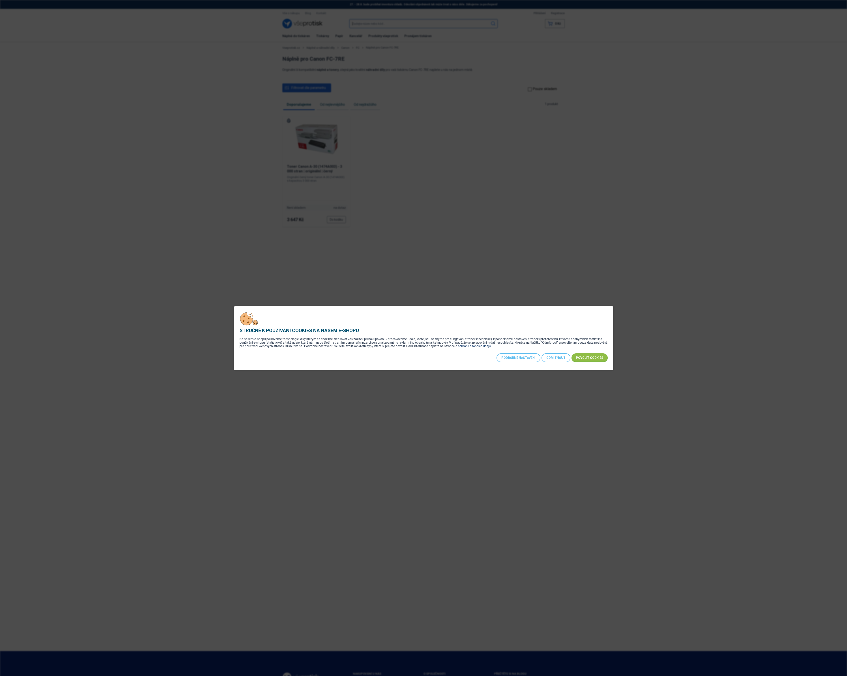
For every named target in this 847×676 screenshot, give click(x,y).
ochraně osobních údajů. (474, 346)
